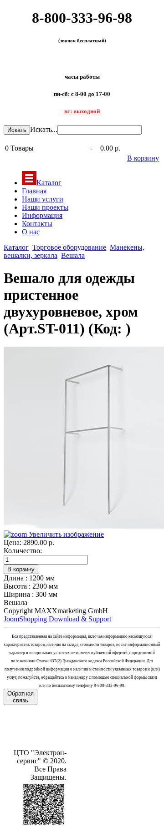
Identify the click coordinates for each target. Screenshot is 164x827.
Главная (34, 191)
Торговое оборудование (69, 247)
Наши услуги (42, 199)
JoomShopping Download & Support (57, 619)
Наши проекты (45, 207)
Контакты (37, 223)
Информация (42, 215)
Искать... (43, 129)
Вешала (73, 255)
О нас (31, 232)
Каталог (49, 183)
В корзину (143, 158)
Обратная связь (20, 697)
